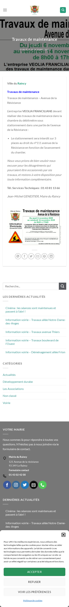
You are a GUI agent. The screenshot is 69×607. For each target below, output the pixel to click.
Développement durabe (18, 381)
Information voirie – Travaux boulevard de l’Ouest (32, 341)
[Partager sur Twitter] (31, 256)
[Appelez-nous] (42, 485)
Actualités (9, 374)
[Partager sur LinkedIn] (51, 256)
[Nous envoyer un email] (34, 485)
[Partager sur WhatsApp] (18, 256)
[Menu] (5, 9)
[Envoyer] (62, 286)
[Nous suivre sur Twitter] (25, 485)
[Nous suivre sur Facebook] (7, 485)
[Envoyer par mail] (38, 256)
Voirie (6, 402)
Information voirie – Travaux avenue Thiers (33, 332)
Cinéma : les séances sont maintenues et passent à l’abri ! (31, 309)
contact (25, 449)
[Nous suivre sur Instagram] (16, 485)
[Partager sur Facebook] (25, 256)
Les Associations (13, 388)
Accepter (34, 571)
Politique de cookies (32, 600)
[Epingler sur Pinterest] (44, 256)
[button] (63, 535)
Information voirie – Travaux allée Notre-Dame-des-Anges (36, 321)
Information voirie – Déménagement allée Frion (35, 352)
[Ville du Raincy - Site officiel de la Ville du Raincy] (34, 10)
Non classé (9, 395)
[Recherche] (63, 10)
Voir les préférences (34, 591)
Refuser (34, 581)
